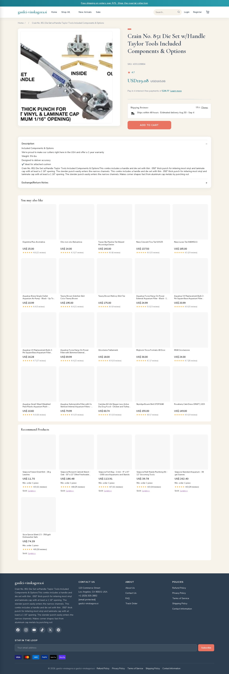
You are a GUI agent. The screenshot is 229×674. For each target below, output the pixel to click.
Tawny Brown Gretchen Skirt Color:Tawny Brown (72, 297)
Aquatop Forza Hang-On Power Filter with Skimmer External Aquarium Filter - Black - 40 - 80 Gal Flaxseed (76, 351)
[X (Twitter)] (50, 630)
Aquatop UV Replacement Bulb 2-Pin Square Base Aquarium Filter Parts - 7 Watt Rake (37, 351)
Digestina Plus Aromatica (34, 242)
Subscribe (206, 647)
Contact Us (130, 593)
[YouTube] (34, 630)
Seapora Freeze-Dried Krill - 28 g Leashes (37, 473)
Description (28, 143)
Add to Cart (149, 125)
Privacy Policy (179, 593)
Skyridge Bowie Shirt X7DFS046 (150, 404)
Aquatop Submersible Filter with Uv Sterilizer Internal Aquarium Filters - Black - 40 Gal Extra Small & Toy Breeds (76, 405)
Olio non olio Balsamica (71, 242)
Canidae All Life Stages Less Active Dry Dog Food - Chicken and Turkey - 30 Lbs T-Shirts (114, 405)
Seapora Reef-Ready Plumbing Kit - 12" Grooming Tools (152, 473)
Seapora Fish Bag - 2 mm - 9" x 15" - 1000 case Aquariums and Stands (114, 473)
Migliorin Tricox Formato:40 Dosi (150, 350)
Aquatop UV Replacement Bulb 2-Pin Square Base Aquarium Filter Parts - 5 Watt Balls (189, 297)
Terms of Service (180, 598)
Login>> (32, 491)
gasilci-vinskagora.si (32, 12)
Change (204, 107)
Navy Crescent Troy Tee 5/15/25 (149, 242)
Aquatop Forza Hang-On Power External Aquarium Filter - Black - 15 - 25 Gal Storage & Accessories (152, 297)
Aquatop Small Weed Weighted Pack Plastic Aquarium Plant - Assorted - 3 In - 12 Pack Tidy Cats (38, 405)
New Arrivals (85, 12)
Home (54, 12)
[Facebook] (18, 630)
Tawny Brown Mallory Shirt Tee (111, 296)
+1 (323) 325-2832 (88, 595)
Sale (98, 12)
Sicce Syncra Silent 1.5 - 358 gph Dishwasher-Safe (37, 535)
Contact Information (182, 608)
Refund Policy (179, 587)
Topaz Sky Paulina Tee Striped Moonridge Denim (111, 243)
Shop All (65, 12)
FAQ (127, 598)
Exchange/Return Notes (35, 182)
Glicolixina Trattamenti (108, 350)
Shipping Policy (179, 603)
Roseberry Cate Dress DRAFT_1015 (189, 404)
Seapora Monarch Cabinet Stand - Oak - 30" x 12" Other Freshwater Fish (75, 473)
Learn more (176, 90)
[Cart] (207, 12)
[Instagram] (26, 630)
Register (197, 12)
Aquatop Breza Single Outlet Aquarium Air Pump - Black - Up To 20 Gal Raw (38, 297)
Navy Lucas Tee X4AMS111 (186, 242)
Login (186, 12)
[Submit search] (178, 12)
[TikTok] (42, 630)
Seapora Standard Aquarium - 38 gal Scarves (189, 473)
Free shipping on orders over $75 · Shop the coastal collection (114, 3)
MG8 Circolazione (182, 350)
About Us (130, 587)
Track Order (131, 603)
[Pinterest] (58, 630)
